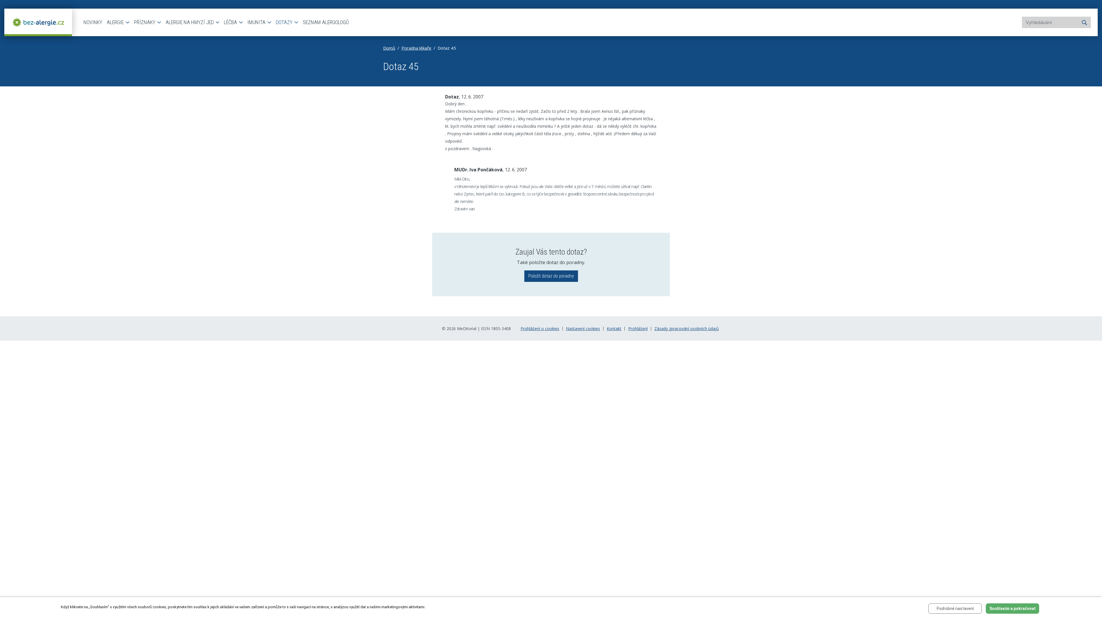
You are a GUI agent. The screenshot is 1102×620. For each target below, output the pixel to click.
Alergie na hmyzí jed (190, 22)
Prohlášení (638, 329)
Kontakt (614, 329)
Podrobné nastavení (955, 608)
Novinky (93, 22)
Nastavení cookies (583, 329)
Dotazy (285, 22)
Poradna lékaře (416, 48)
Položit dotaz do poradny (551, 276)
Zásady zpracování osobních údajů (686, 329)
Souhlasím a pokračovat (1013, 608)
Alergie (116, 22)
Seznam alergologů (326, 22)
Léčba (231, 22)
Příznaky (145, 22)
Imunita (257, 22)
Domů (389, 48)
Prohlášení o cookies (540, 329)
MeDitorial (466, 328)
